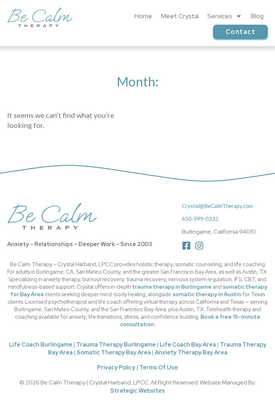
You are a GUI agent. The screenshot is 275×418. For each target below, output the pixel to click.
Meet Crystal (180, 16)
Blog (257, 16)
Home (143, 16)
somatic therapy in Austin (207, 294)
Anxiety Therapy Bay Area (191, 352)
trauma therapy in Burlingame (172, 286)
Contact (241, 32)
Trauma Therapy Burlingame (116, 344)
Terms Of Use (158, 367)
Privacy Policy (116, 367)
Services (219, 16)
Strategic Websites (137, 390)
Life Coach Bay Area (188, 344)
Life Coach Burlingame (40, 344)
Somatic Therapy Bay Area (114, 352)
